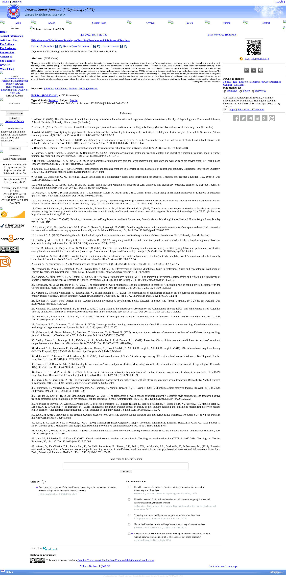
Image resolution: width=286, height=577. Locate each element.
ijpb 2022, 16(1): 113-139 (93, 34)
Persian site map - (111, 576)
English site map (125, 576)
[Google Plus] (264, 118)
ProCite (264, 81)
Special (73, 100)
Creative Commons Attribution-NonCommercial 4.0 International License (115, 560)
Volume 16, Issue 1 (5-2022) (95, 566)
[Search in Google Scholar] (56, 47)
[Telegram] (250, 118)
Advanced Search (14, 121)
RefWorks (239, 84)
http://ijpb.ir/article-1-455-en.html (247, 109)
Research (53, 100)
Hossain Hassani (110, 46)
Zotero (246, 90)
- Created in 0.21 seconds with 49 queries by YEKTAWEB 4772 (157, 576)
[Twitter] (243, 118)
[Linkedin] (257, 118)
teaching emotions (88, 88)
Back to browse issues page (222, 34)
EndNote (243, 81)
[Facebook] (236, 118)
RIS (235, 81)
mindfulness (61, 88)
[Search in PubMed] (60, 47)
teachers (73, 88)
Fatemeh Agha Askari (42, 46)
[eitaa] (272, 118)
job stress (49, 88)
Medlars (254, 81)
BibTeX (227, 81)
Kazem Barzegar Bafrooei (77, 46)
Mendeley (232, 90)
